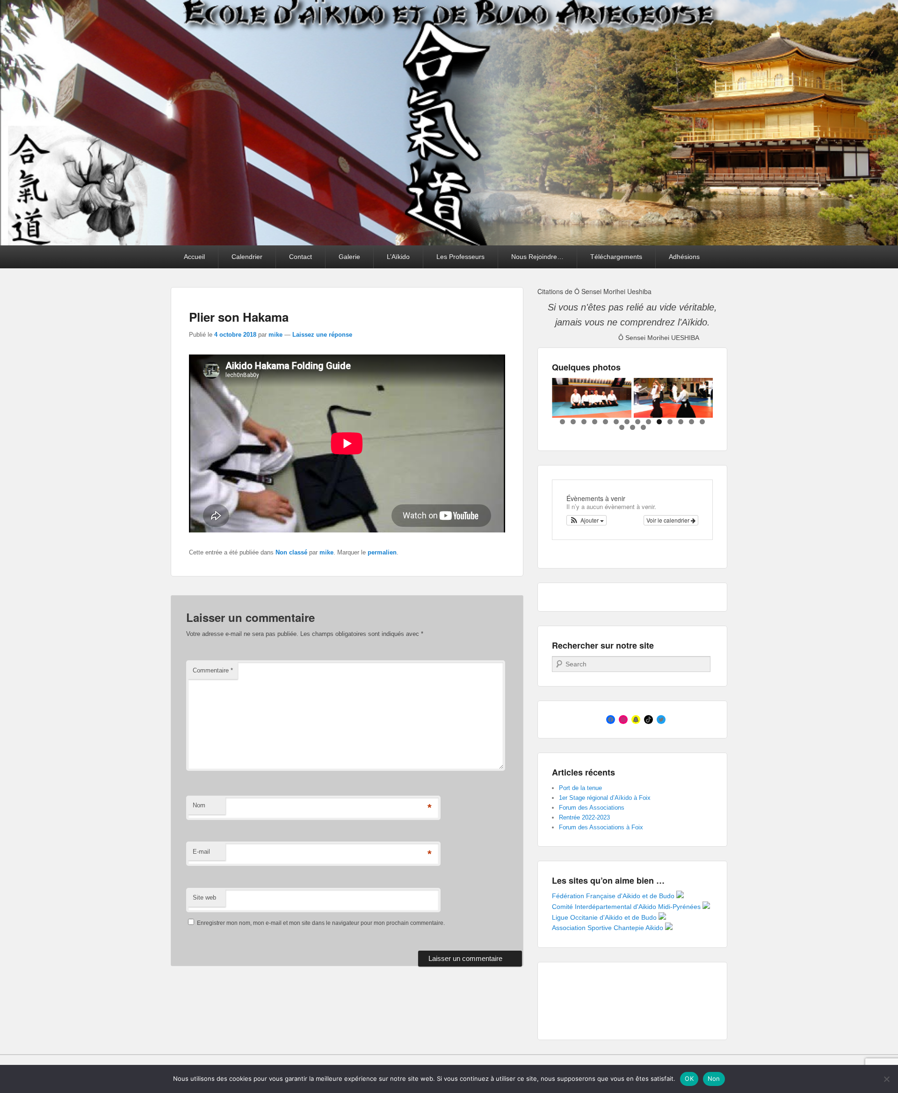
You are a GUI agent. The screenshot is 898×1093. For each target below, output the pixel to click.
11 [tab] (670, 421)
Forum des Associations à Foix (601, 827)
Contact (300, 256)
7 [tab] (627, 421)
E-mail (201, 851)
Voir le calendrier (668, 520)
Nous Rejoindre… (537, 256)
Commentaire (213, 670)
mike (275, 334)
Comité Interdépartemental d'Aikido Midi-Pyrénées (627, 906)
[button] (586, 520)
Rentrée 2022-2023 (584, 817)
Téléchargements (616, 256)
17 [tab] (643, 427)
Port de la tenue (580, 787)
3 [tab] (584, 421)
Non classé (291, 552)
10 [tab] (659, 421)
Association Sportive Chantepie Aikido (608, 927)
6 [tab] (616, 421)
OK (689, 1078)
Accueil (194, 256)
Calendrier (247, 256)
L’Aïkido (398, 256)
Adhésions (684, 256)
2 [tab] (573, 421)
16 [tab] (632, 427)
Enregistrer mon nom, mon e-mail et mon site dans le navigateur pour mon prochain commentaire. (321, 923)
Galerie (349, 256)
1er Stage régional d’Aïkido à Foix (605, 797)
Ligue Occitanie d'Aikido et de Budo (605, 917)
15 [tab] (621, 427)
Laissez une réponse (322, 334)
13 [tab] (691, 421)
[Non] (886, 1079)
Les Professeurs (460, 256)
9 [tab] (648, 421)
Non (714, 1078)
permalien (382, 552)
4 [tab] (594, 421)
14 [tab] (702, 421)
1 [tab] (562, 421)
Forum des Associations (591, 807)
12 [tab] (680, 421)
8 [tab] (637, 421)
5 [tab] (605, 421)
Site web (204, 897)
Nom (199, 805)
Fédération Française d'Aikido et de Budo (614, 896)
